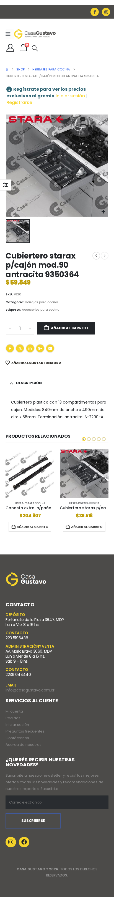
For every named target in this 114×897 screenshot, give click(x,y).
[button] (34, 48)
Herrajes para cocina (41, 302)
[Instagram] (106, 12)
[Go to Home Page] (7, 69)
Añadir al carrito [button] (32, 526)
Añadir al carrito (69, 328)
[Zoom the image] (26, 576)
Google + (40, 348)
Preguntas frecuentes (25, 731)
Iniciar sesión (70, 96)
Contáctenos (17, 738)
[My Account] (10, 48)
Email (50, 348)
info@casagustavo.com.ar (30, 690)
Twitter (19, 348)
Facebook (10, 348)
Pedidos (13, 718)
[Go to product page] (30, 473)
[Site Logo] (35, 34)
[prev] (96, 256)
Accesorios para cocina (40, 309)
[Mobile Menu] (10, 34)
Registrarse (19, 102)
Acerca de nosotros (24, 744)
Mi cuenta (14, 711)
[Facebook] (94, 12)
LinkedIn (30, 348)
